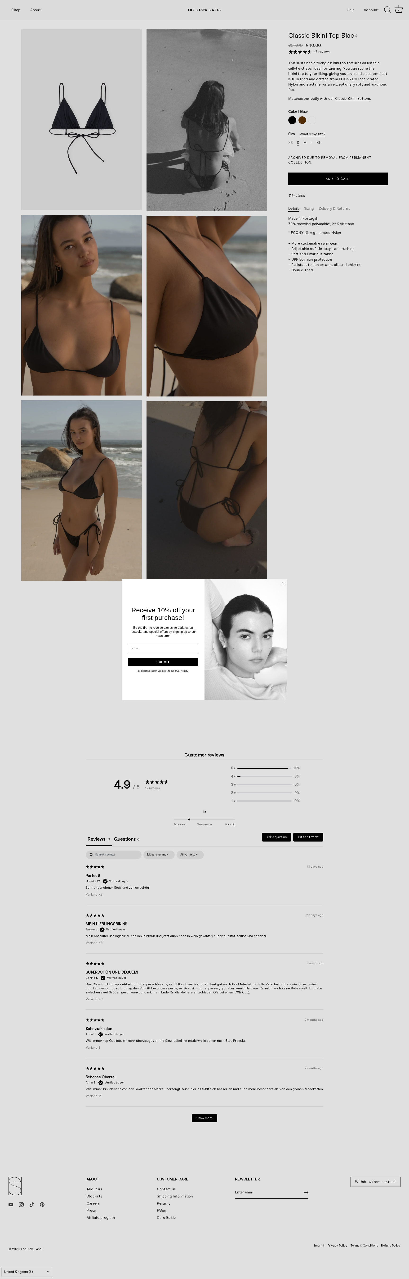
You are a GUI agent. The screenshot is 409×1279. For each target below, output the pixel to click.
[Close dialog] (283, 583)
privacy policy (181, 671)
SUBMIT (163, 662)
